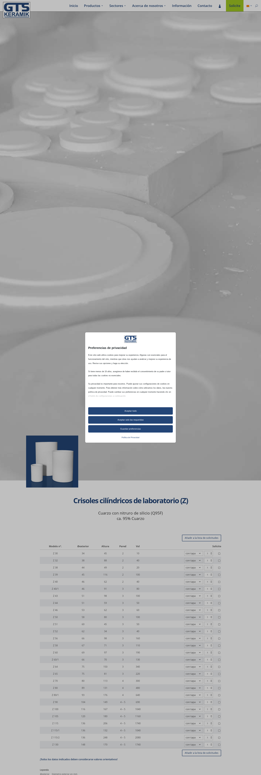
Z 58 (55, 645)
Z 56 (55, 638)
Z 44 (55, 603)
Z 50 (55, 617)
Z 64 (55, 666)
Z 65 (55, 673)
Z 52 (55, 631)
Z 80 (55, 688)
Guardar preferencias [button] (130, 429)
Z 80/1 (55, 695)
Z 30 (55, 553)
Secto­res (116, 6)
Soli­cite (234, 6)
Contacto (205, 6)
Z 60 (55, 652)
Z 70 (55, 680)
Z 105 (55, 716)
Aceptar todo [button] (130, 411)
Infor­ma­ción (182, 6)
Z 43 (55, 596)
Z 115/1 (55, 730)
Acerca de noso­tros (147, 6)
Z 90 (55, 702)
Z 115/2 (55, 737)
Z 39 (55, 574)
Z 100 (55, 709)
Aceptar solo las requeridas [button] (131, 420)
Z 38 (55, 567)
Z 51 (55, 624)
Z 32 (55, 560)
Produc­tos (92, 6)
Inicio (73, 6)
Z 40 (55, 581)
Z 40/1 (55, 588)
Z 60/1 (55, 659)
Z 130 (55, 744)
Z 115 (55, 723)
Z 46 (55, 610)
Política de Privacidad (130, 437)
